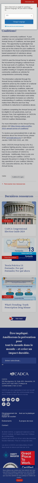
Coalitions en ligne (18, 177)
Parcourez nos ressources (14, 184)
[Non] (36, 475)
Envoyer (2, 364)
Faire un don (17, 386)
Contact (5, 425)
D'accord (19, 480)
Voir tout (19, 319)
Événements (7, 421)
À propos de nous (26, 421)
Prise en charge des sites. (24, 441)
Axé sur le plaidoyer (27, 413)
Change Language (19, 22)
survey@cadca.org (13, 138)
